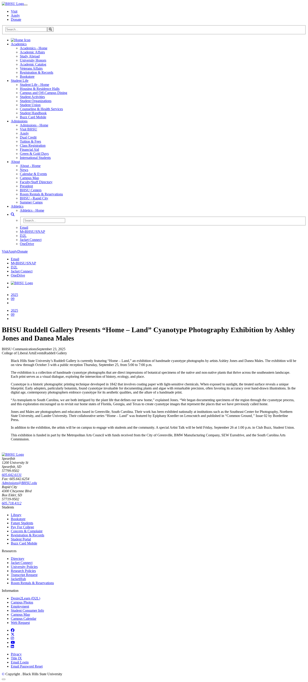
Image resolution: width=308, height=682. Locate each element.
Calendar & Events (33, 174)
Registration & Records (36, 72)
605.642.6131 (12, 475)
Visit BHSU (28, 129)
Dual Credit (28, 137)
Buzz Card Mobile (33, 117)
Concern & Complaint (26, 531)
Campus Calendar (23, 618)
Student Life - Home (34, 85)
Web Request (20, 623)
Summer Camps (31, 202)
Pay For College (22, 527)
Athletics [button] (17, 206)
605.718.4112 (11, 503)
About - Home (30, 166)
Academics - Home (33, 48)
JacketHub (18, 579)
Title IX (16, 658)
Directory (17, 559)
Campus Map (29, 178)
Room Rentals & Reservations (41, 194)
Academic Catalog (33, 64)
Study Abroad (30, 56)
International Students (35, 158)
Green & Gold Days (34, 154)
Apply (15, 15)
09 (12, 299)
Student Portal (21, 539)
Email (24, 227)
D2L (23, 236)
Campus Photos (22, 602)
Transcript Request (24, 575)
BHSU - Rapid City (34, 198)
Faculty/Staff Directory (36, 182)
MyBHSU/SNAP (32, 231)
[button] (12, 214)
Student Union (30, 105)
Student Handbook (33, 113)
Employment (20, 606)
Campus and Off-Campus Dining (43, 93)
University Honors (33, 60)
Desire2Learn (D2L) (25, 598)
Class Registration (33, 145)
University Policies (24, 567)
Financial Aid (29, 149)
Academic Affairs (32, 52)
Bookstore (27, 76)
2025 (14, 295)
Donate (16, 19)
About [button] (15, 162)
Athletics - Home (32, 210)
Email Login (20, 662)
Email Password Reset (27, 666)
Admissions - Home (34, 125)
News (24, 170)
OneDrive (27, 244)
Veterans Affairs (31, 68)
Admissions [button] (19, 121)
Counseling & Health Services (41, 109)
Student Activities (32, 97)
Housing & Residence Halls (40, 89)
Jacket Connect (30, 240)
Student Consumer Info (27, 610)
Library (16, 515)
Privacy (16, 654)
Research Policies (23, 571)
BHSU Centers (30, 190)
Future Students (22, 523)
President (26, 186)
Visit (14, 11)
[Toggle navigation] (26, 5)
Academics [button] (19, 44)
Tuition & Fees (30, 141)
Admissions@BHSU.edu (19, 483)
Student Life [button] (19, 80)
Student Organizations (35, 101)
